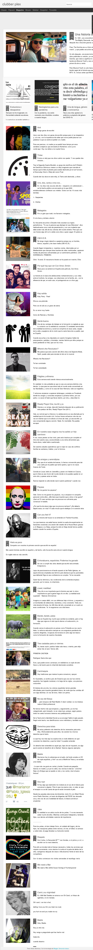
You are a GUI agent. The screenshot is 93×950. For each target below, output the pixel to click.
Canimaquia (42, 671)
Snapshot (43, 10)
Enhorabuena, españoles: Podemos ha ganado (57, 560)
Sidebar (36, 10)
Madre (40, 754)
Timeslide (53, 10)
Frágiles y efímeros (45, 376)
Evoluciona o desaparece (15, 108)
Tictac (40, 155)
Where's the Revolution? (47, 348)
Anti (39, 127)
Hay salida (42, 293)
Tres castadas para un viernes (50, 643)
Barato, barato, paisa (46, 615)
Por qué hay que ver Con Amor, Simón (53, 265)
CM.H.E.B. (41, 238)
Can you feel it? (44, 514)
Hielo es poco (16, 542)
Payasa (40, 487)
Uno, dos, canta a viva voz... (49, 182)
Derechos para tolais (46, 726)
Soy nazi (41, 781)
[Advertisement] (46, 21)
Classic (4, 10)
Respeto (41, 837)
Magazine (20, 10)
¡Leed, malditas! (44, 588)
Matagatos (41, 210)
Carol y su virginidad (46, 892)
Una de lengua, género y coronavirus (77, 108)
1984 (39, 809)
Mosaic (28, 10)
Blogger (56, 948)
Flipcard (11, 10)
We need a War (44, 864)
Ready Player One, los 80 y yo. (50, 404)
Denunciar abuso (64, 948)
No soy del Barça (44, 698)
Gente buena (43, 321)
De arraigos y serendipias (48, 459)
